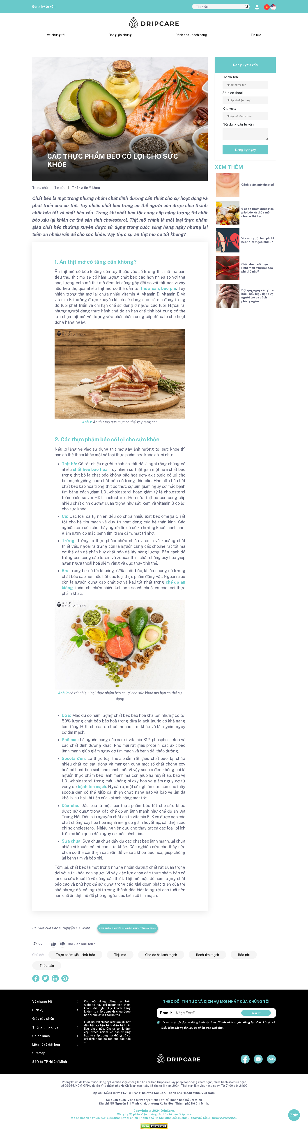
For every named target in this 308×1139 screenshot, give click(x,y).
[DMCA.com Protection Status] (154, 1126)
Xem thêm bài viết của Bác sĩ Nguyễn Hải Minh (127, 928)
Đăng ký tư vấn (43, 6)
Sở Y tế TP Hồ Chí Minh (49, 1061)
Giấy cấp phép (43, 1018)
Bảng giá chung (120, 35)
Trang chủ (40, 188)
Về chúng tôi (56, 35)
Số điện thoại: (233, 93)
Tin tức (256, 35)
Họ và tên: (231, 77)
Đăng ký (256, 1012)
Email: (166, 1013)
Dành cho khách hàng (191, 35)
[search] (247, 7)
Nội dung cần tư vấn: (238, 124)
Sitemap (38, 1053)
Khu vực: (229, 108)
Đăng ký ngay (245, 150)
